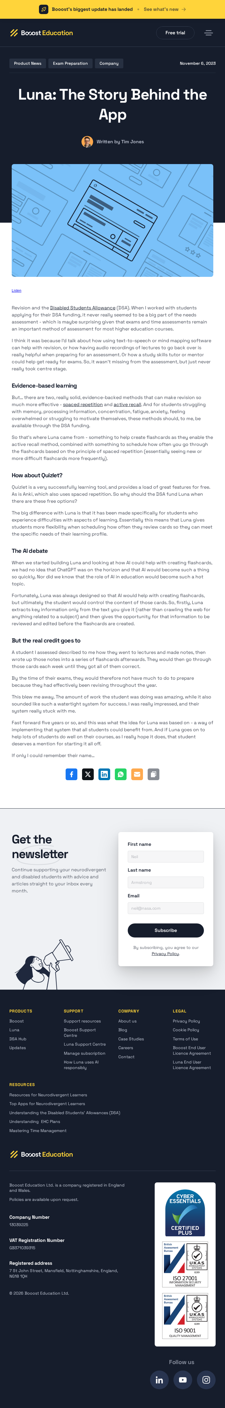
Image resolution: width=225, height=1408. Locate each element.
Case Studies (131, 1038)
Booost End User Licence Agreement (192, 1050)
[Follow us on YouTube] (182, 1380)
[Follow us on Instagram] (206, 1380)
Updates (17, 1047)
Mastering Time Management (38, 1130)
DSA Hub (17, 1038)
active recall (127, 404)
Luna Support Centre (85, 1044)
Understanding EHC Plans (34, 1121)
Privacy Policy (165, 953)
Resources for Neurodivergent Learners (48, 1094)
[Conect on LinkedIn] (159, 1380)
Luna (14, 1029)
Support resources (82, 1021)
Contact (126, 1056)
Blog (122, 1029)
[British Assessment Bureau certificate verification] (185, 1264)
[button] (41, 32)
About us (127, 1021)
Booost (16, 1021)
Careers (125, 1047)
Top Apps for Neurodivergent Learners (47, 1103)
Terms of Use (185, 1038)
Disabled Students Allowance (82, 308)
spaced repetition (83, 404)
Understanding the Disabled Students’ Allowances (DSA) (64, 1112)
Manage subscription (84, 1053)
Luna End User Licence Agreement (192, 1064)
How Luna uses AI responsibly (82, 1064)
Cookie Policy (186, 1029)
